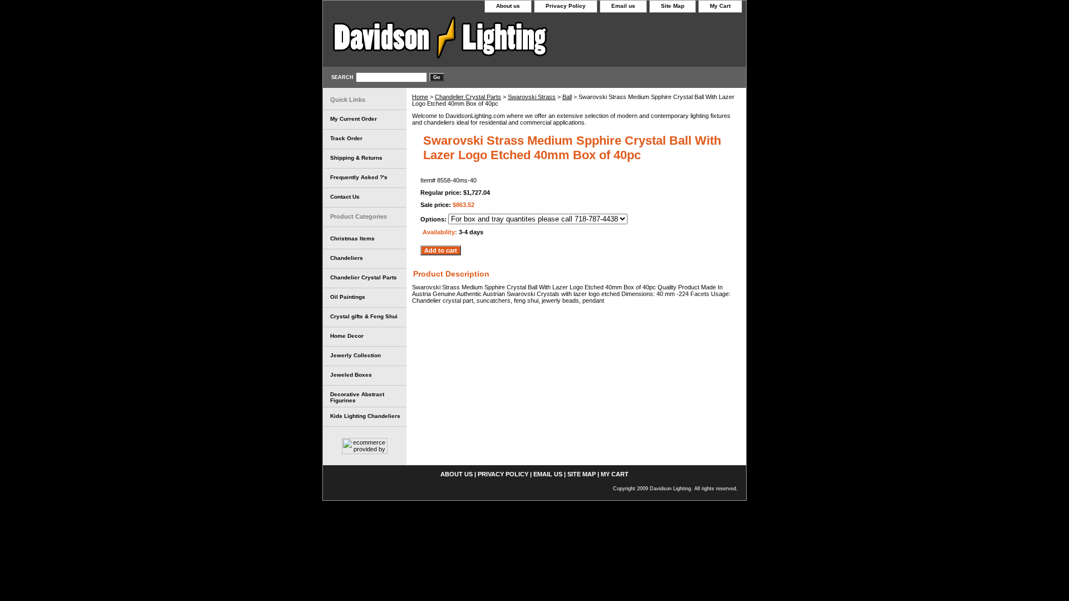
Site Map (672, 6)
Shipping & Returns (356, 158)
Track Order (346, 138)
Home (420, 96)
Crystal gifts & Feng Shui (364, 316)
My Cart (720, 6)
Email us (623, 6)
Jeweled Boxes (351, 375)
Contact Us (345, 197)
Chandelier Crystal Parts (468, 96)
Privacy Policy (566, 6)
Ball (567, 96)
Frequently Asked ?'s (359, 177)
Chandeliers (346, 258)
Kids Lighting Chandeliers (365, 416)
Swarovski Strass (532, 96)
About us (508, 6)
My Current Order (353, 119)
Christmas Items (352, 238)
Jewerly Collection (355, 355)
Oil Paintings (347, 297)
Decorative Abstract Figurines (357, 397)
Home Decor (347, 336)
